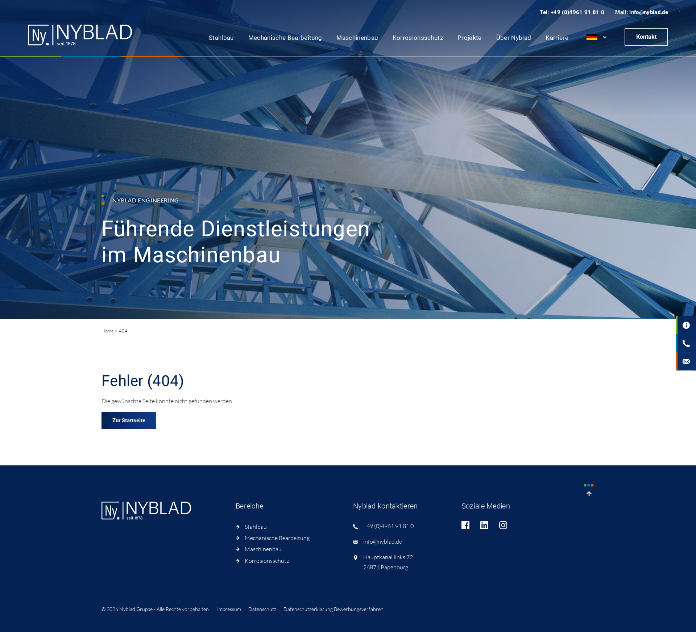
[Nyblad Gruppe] (80, 35)
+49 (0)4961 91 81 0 (388, 526)
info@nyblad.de (382, 541)
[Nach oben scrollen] (589, 492)
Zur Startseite (128, 420)
